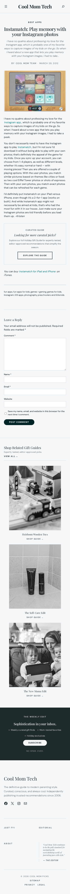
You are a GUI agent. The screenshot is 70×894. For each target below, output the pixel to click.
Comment (9, 335)
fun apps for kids (21, 291)
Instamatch (24, 147)
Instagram (9, 295)
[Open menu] (6, 6)
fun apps (8, 291)
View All (11, 456)
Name (7, 374)
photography (30, 295)
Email (7, 386)
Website (8, 399)
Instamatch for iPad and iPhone (37, 271)
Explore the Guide (38, 256)
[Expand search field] (63, 6)
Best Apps (35, 22)
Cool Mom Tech (35, 6)
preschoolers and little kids (51, 295)
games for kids (54, 291)
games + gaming (38, 291)
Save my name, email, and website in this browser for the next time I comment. (36, 413)
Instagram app (12, 122)
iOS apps (19, 295)
